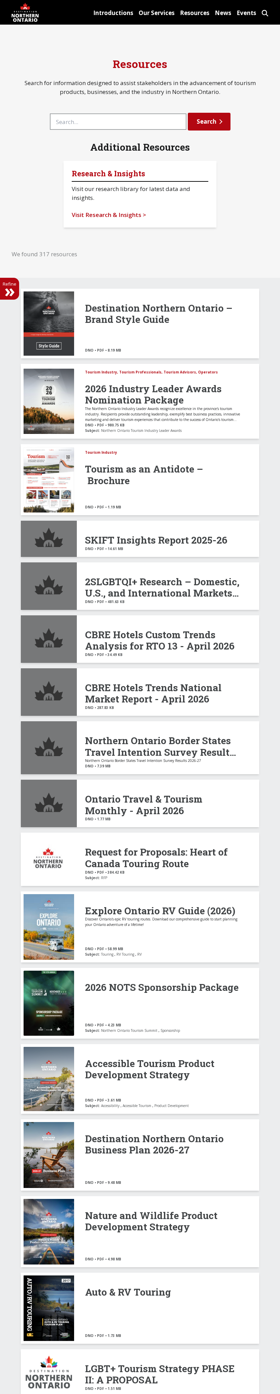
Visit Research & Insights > (109, 215)
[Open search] (265, 12)
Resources (194, 13)
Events (246, 13)
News (223, 13)
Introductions (113, 13)
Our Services (156, 13)
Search (206, 121)
